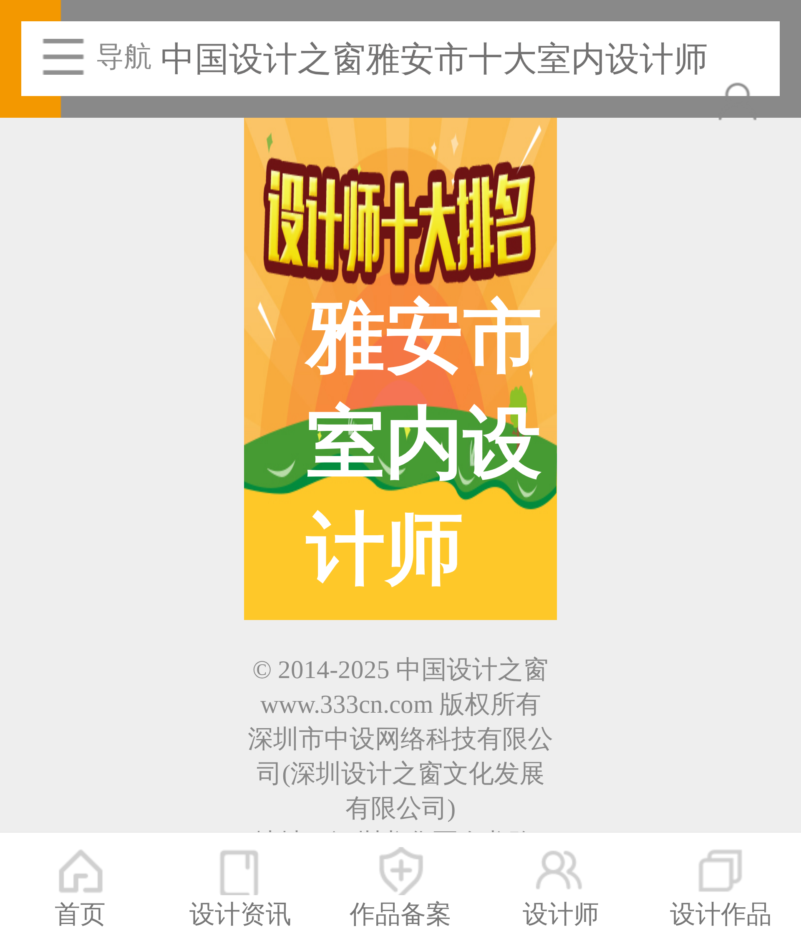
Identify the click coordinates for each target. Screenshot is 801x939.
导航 (124, 56)
